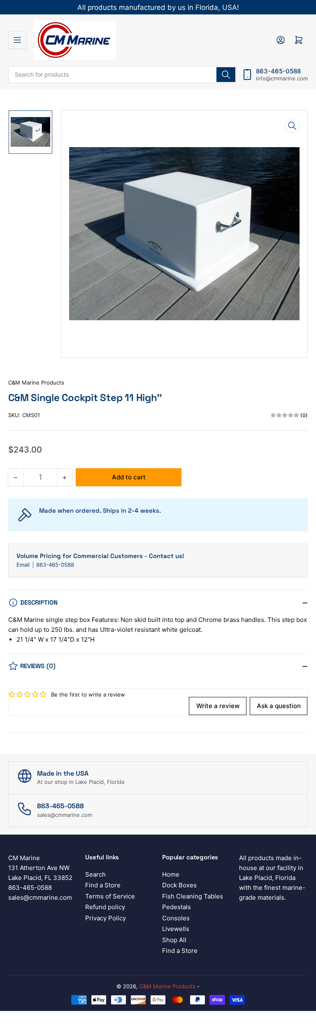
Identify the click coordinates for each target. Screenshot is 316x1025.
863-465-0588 (55, 564)
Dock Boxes (179, 885)
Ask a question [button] (279, 706)
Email (23, 564)
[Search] (226, 75)
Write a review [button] (217, 706)
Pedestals (176, 907)
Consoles (176, 918)
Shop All (174, 940)
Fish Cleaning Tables (192, 896)
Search (95, 874)
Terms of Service (110, 896)
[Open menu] (17, 40)
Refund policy (105, 907)
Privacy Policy (105, 918)
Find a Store (103, 885)
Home (170, 874)
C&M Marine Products (36, 382)
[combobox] (122, 74)
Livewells (175, 929)
